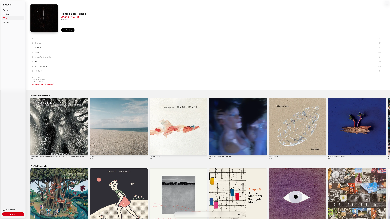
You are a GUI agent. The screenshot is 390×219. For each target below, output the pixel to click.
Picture (92, 98)
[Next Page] (388, 126)
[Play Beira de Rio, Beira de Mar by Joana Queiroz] (32, 57)
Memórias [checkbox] (38, 43)
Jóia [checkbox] (36, 61)
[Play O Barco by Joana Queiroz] (32, 38)
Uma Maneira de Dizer (157, 98)
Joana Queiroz (70, 16)
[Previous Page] (28, 126)
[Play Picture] (92, 152)
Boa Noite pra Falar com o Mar (338, 98)
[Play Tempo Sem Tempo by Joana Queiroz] (32, 66)
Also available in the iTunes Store (42, 84)
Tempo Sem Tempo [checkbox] (41, 66)
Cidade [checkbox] (37, 52)
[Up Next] (236, 214)
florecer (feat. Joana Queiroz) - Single (221, 98)
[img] (7, 4)
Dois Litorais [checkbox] (38, 71)
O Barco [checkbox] (37, 38)
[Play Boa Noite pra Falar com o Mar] (330, 152)
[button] (13, 10)
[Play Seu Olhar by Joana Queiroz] (32, 48)
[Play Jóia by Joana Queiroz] (32, 62)
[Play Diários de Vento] (271, 152)
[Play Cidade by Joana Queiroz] (32, 52)
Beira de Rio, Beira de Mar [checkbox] (43, 57)
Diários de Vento (274, 98)
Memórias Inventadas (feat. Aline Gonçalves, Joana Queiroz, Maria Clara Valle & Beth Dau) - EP (58, 99)
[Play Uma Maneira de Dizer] (152, 152)
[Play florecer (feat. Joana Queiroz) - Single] (211, 152)
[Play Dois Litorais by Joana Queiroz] (32, 71)
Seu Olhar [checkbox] (38, 47)
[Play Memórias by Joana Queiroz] (32, 43)
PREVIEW (378, 38)
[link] (39, 166)
